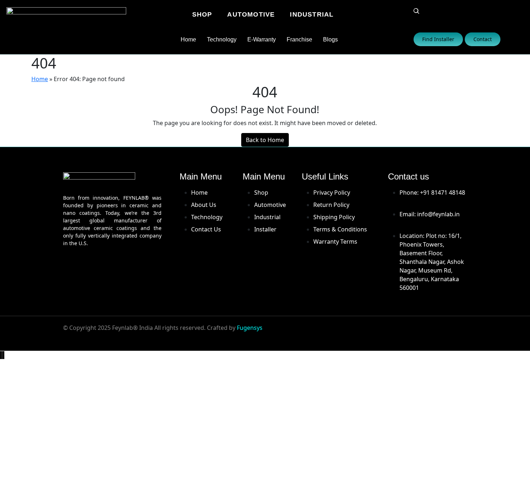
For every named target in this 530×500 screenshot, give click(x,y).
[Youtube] (415, 332)
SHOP (202, 14)
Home (188, 39)
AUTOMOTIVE (251, 14)
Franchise (299, 39)
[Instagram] (394, 332)
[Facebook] (373, 332)
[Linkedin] (437, 332)
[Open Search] (416, 11)
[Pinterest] (458, 332)
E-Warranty (261, 39)
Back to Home (265, 140)
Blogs (330, 39)
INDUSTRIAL (312, 14)
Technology (222, 39)
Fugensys (249, 328)
